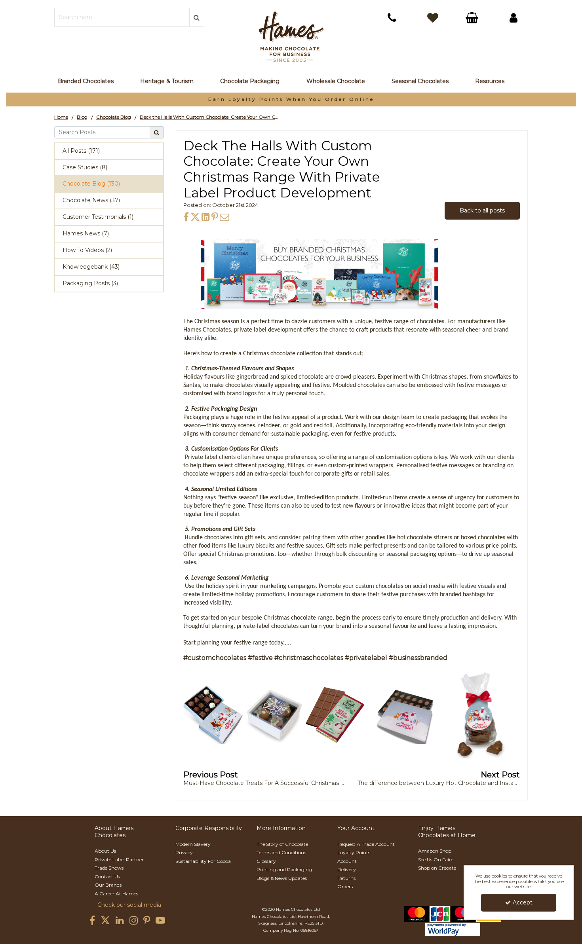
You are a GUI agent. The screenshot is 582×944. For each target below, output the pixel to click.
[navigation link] (392, 18)
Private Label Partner (119, 859)
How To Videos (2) (87, 250)
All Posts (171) (81, 150)
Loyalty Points (353, 852)
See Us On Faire (435, 859)
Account (347, 861)
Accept (523, 902)
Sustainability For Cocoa (203, 861)
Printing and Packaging (284, 869)
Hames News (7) (86, 233)
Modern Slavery (193, 844)
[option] (291, 99)
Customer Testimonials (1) (98, 216)
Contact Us (107, 877)
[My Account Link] (513, 18)
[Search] (157, 132)
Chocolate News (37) (91, 200)
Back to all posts (482, 210)
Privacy (184, 852)
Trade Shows (109, 868)
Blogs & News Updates (282, 878)
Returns (346, 878)
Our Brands (108, 885)
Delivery (346, 869)
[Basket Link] (473, 19)
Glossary (266, 861)
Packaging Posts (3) (90, 283)
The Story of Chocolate (282, 844)
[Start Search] (196, 17)
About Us (105, 851)
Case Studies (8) (85, 167)
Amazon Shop (434, 851)
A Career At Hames (116, 894)
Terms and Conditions (281, 852)
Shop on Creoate (437, 868)
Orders (345, 886)
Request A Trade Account (366, 844)
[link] (186, 217)
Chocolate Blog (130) (91, 183)
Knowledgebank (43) (91, 266)
